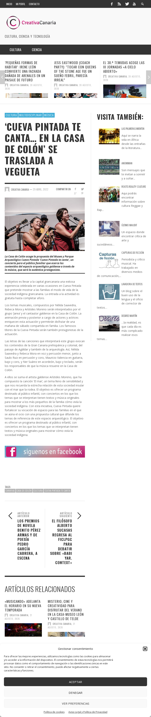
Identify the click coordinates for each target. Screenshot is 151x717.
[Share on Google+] (75, 193)
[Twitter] (127, 4)
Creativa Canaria (20, 85)
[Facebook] (111, 4)
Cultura (11, 115)
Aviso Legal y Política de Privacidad (87, 712)
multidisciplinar (30, 115)
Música (49, 115)
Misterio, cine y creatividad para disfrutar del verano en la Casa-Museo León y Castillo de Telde (66, 610)
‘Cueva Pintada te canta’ (57, 490)
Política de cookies (54, 712)
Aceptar (75, 682)
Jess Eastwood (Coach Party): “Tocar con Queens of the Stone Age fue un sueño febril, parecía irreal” (27, 71)
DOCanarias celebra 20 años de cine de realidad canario (124, 67)
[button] (145, 649)
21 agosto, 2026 (18, 617)
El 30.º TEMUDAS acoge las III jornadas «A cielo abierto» (76, 67)
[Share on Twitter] (82, 189)
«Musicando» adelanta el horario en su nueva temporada (23, 605)
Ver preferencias (75, 703)
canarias (10, 490)
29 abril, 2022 (40, 189)
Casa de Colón (24, 490)
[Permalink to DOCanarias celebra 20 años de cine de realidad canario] (126, 91)
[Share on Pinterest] (82, 193)
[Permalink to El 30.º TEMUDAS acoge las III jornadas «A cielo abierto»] (77, 91)
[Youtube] (134, 4)
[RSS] (119, 4)
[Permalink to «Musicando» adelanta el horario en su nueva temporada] (23, 630)
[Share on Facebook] (75, 189)
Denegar (75, 693)
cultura (38, 490)
